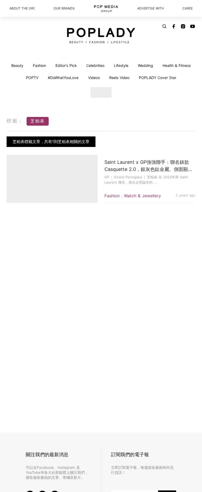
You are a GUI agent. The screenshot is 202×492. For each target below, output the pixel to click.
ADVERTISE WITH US (150, 8)
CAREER (188, 8)
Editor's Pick (66, 65)
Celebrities (95, 65)
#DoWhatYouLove (63, 77)
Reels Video (119, 77)
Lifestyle (121, 65)
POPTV (32, 77)
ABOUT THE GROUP (22, 8)
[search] (164, 26)
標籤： (15, 121)
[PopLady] (101, 35)
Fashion (39, 65)
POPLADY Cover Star (157, 77)
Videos (94, 77)
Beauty (17, 65)
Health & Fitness (177, 65)
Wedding (145, 65)
